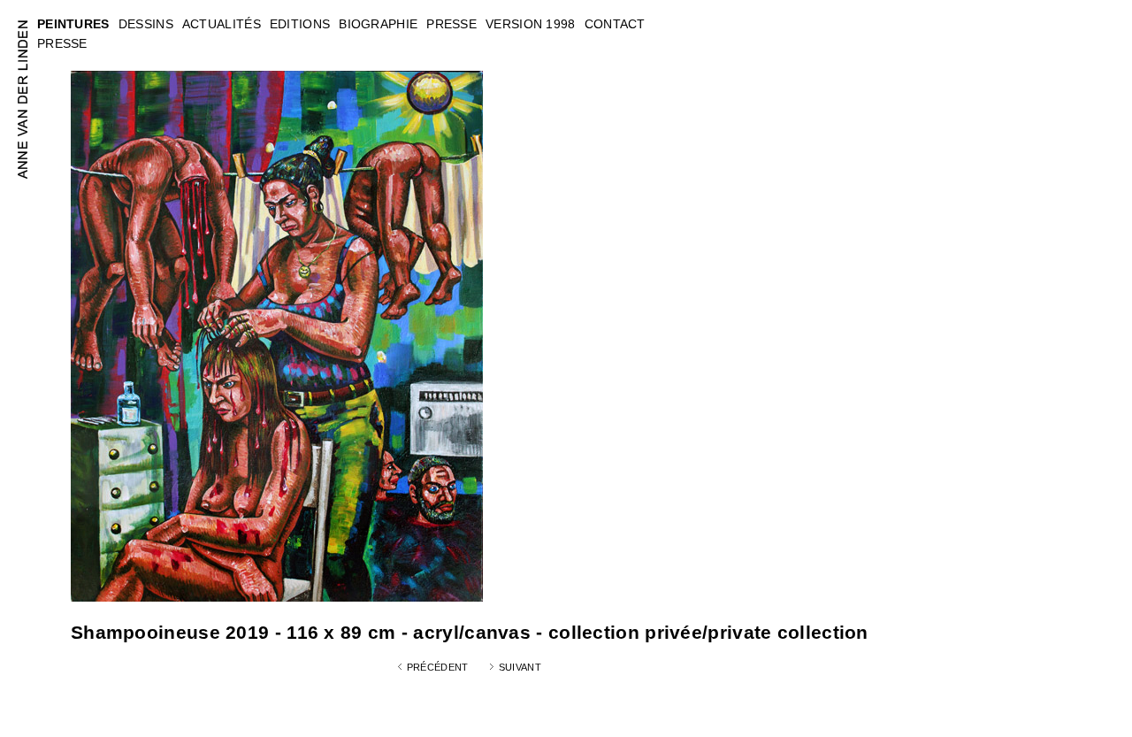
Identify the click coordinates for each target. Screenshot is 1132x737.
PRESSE (62, 43)
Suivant (520, 667)
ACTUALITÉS (221, 24)
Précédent (438, 667)
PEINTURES (73, 24)
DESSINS (146, 24)
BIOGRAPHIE (378, 24)
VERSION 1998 (531, 24)
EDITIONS (300, 24)
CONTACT (615, 24)
